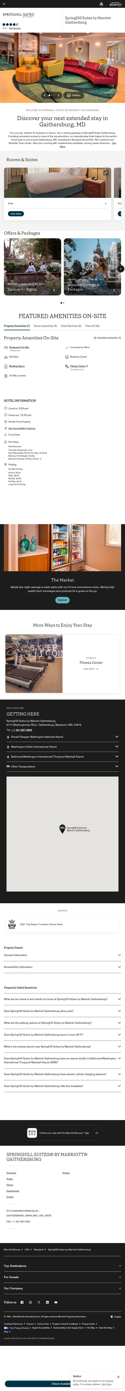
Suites (10, 1179)
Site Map (91, 1328)
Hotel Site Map (105, 1328)
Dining (10, 1185)
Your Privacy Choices (19, 1328)
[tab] (17, 326)
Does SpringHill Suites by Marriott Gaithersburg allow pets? (39, 1011)
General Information (15, 955)
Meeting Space (17, 366)
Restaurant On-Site (19, 347)
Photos (66, 1173)
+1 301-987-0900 (22, 730)
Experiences (13, 1191)
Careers (30, 1324)
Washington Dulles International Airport (34, 746)
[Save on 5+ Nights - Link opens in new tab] (32, 266)
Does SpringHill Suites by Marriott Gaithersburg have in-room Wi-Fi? (43, 1034)
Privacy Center (88, 1324)
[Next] (120, 268)
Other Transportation (23, 766)
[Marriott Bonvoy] (114, 4)
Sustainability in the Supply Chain (68, 1328)
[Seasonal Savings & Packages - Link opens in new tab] (92, 266)
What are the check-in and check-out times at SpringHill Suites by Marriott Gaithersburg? (55, 999)
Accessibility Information (18, 967)
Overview (11, 1173)
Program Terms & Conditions (65, 1324)
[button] (101, 3)
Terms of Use (43, 1324)
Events (10, 1197)
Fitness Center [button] (78, 366)
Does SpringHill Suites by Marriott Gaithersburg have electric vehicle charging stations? (55, 1074)
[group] (62, 567)
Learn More (89, 668)
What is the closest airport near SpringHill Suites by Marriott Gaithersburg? (47, 1046)
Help (6, 1332)
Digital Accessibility (41, 1328)
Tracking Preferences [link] (13, 1324)
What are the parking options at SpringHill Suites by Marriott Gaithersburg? (48, 1022)
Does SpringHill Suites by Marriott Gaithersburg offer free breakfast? (43, 1086)
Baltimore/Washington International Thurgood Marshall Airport (47, 756)
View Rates (16, 213)
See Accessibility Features (21, 428)
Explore (62, 599)
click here (106, 1384)
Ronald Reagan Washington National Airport (37, 736)
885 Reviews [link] (15, 28)
